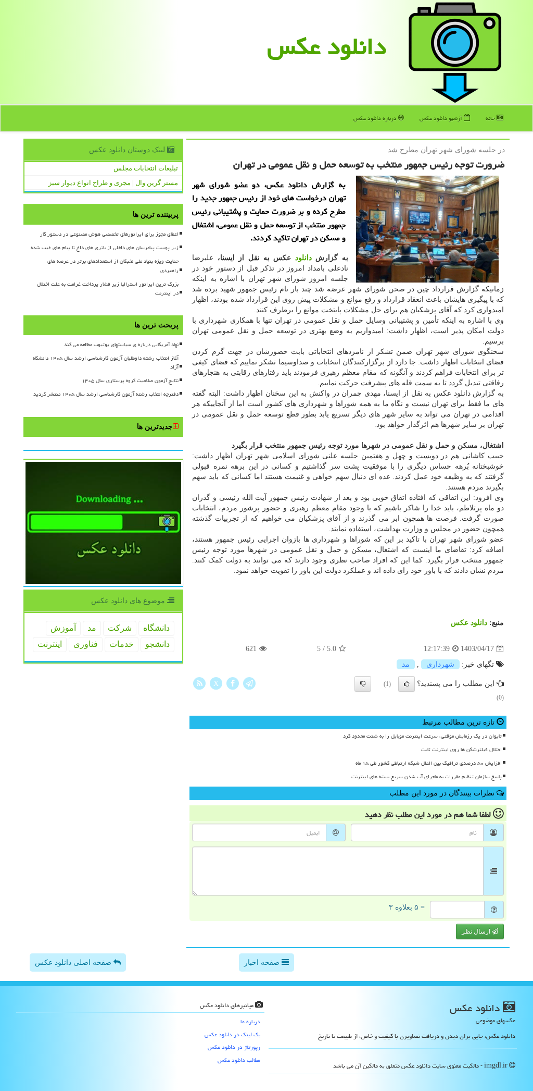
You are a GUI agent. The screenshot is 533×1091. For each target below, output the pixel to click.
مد (406, 664)
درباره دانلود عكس (375, 118)
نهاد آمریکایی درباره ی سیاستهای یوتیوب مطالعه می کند (121, 344)
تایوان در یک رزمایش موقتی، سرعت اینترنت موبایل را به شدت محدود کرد (422, 736)
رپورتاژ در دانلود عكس (234, 1046)
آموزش (63, 627)
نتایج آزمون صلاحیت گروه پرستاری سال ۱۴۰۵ (130, 380)
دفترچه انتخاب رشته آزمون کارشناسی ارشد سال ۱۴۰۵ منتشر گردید (106, 394)
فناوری (85, 644)
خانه (491, 118)
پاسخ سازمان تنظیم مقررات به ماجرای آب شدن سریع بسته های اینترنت (426, 776)
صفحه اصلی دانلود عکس (74, 962)
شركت (120, 627)
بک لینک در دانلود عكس (232, 1034)
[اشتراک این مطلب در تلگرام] (249, 683)
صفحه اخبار (263, 962)
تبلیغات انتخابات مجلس (145, 168)
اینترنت (49, 644)
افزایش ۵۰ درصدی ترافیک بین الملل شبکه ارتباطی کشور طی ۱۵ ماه (429, 763)
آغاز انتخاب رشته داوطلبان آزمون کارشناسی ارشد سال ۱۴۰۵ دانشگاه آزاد (106, 362)
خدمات (121, 644)
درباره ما (250, 1021)
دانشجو (157, 644)
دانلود (303, 258)
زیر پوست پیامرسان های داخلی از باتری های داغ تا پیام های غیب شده (105, 247)
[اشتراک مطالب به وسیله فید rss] (199, 683)
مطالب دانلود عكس (239, 1060)
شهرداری (440, 664)
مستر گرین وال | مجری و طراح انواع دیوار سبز (113, 183)
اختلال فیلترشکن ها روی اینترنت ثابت (461, 749)
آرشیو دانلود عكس (442, 118)
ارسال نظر (477, 931)
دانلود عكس (327, 46)
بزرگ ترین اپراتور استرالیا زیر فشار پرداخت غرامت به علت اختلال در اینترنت (108, 288)
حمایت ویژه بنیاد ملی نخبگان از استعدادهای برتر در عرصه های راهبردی (113, 265)
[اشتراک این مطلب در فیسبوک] (232, 683)
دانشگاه (156, 627)
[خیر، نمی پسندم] (362, 684)
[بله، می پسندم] (406, 684)
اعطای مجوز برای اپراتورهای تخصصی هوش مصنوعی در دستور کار (109, 234)
